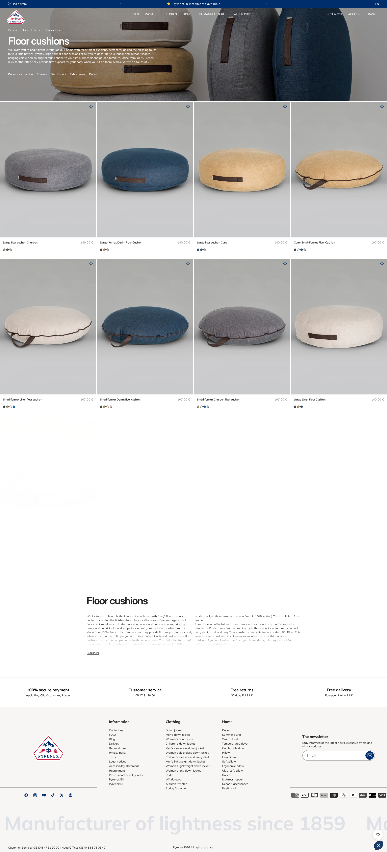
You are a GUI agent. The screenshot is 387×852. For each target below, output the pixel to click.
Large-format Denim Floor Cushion (121, 242)
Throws (42, 74)
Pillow (226, 752)
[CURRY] (4, 250)
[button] (136, 14)
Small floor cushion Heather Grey (23, 560)
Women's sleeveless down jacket (187, 752)
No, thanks (312, 831)
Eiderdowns (77, 74)
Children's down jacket (180, 743)
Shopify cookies (314, 804)
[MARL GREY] (298, 250)
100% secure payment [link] (48, 689)
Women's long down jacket (183, 770)
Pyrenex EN (116, 779)
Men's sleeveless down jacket (185, 748)
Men (136, 14)
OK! (368, 831)
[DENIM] (7, 250)
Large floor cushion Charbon (20, 242)
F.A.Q (112, 735)
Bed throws (58, 74)
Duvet (226, 730)
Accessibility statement (124, 766)
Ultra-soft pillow (232, 770)
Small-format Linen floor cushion (22, 399)
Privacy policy (117, 752)
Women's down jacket (180, 739)
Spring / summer (176, 788)
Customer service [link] (145, 689)
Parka (169, 775)
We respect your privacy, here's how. (322, 791)
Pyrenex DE (116, 784)
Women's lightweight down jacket (188, 766)
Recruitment (117, 770)
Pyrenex (12, 29)
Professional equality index (126, 775)
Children (169, 14)
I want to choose (340, 831)
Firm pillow (229, 757)
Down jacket (174, 730)
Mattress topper (232, 779)
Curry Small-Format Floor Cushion (314, 242)
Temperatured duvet (235, 743)
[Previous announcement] (120, 4)
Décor (36, 29)
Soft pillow (229, 761)
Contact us (116, 730)
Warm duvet (230, 739)
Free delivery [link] (339, 689)
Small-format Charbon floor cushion (218, 399)
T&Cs (112, 757)
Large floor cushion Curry (212, 242)
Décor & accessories (235, 784)
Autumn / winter (176, 784)
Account (355, 14)
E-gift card (229, 788)
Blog (112, 739)
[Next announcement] (266, 4)
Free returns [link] (242, 689)
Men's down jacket (178, 735)
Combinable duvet (234, 748)
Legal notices (117, 761)
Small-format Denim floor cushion (120, 399)
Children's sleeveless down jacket (187, 757)
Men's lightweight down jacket (185, 761)
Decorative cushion (20, 74)
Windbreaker (174, 779)
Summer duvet (231, 735)
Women (150, 14)
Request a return (120, 748)
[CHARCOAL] (101, 250)
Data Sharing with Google (320, 808)
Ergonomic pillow (233, 766)
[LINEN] (10, 250)
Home (187, 14)
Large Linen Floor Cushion (309, 399)
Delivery (114, 743)
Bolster (226, 775)
